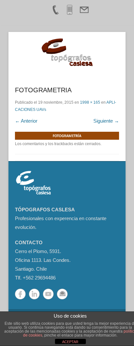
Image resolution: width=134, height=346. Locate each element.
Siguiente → (106, 121)
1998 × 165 (90, 102)
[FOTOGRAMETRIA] (67, 136)
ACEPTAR (70, 342)
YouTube (48, 294)
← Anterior (26, 121)
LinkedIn (34, 294)
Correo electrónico (62, 294)
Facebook (20, 294)
